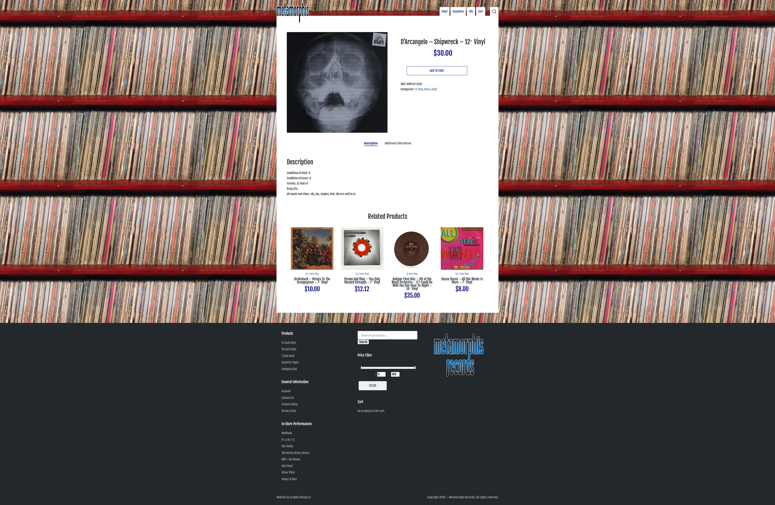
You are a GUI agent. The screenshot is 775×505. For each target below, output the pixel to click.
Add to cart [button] (312, 269)
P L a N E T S (288, 440)
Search (363, 342)
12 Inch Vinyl (289, 343)
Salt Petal (287, 466)
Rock (427, 89)
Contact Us (288, 398)
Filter (372, 386)
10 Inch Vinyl (289, 349)
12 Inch (419, 89)
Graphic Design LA (300, 497)
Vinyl (434, 89)
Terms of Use (289, 411)
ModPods (287, 433)
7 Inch (311, 273)
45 (306, 273)
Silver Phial (288, 472)
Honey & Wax (289, 479)
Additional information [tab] (398, 143)
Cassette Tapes (290, 362)
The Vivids (287, 446)
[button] (379, 40)
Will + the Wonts (291, 459)
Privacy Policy (290, 404)
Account (286, 391)
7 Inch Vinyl (288, 356)
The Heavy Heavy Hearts (295, 453)
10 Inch (409, 273)
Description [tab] (371, 143)
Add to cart (437, 71)
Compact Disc (289, 369)
